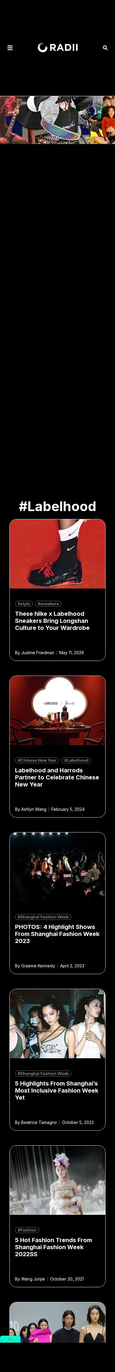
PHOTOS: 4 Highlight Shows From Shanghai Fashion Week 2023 (57, 933)
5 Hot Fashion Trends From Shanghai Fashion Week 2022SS (53, 1247)
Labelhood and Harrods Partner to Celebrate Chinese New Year (57, 777)
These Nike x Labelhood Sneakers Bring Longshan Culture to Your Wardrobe (52, 620)
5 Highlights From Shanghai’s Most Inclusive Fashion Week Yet (56, 1090)
